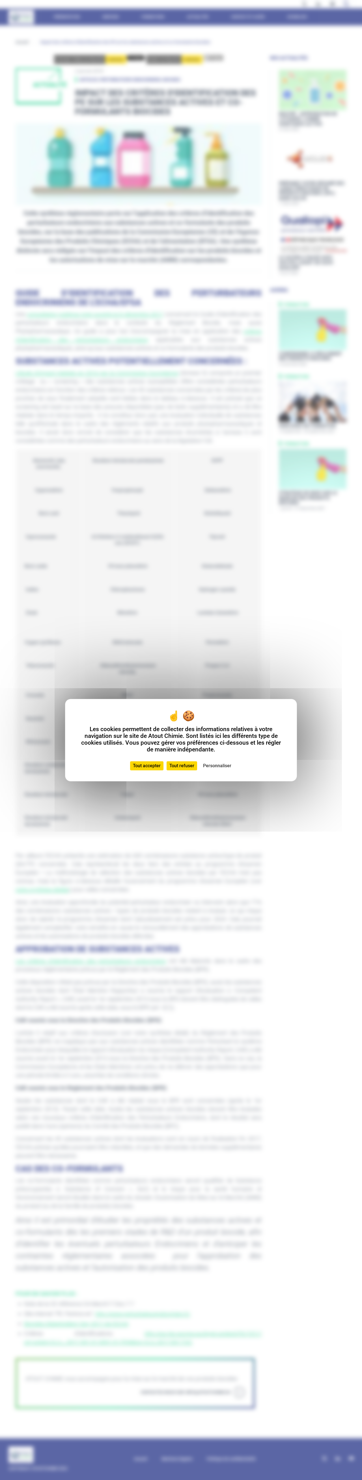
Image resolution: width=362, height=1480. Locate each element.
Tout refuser (181, 765)
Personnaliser (217, 765)
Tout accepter (147, 765)
